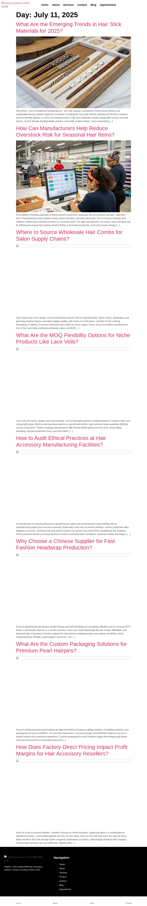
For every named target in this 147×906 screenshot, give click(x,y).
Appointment (108, 4)
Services (68, 4)
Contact (82, 4)
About (56, 4)
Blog (93, 4)
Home (45, 4)
